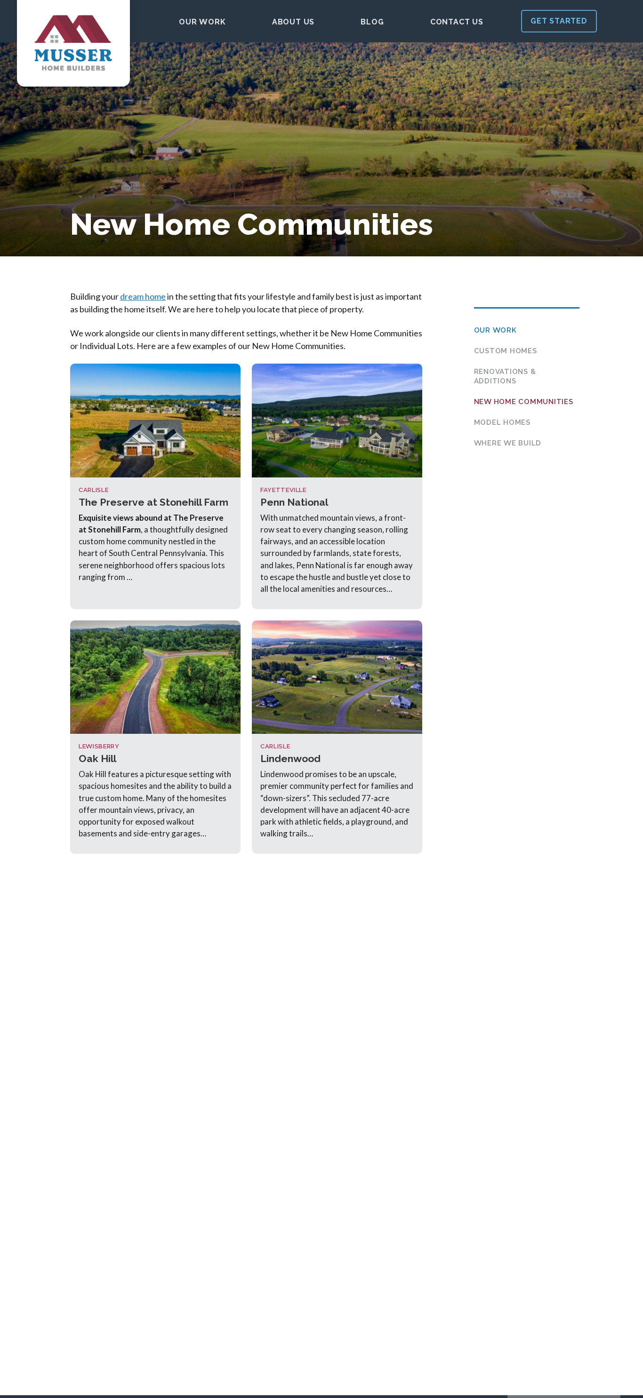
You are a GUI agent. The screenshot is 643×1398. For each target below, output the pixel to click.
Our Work (495, 330)
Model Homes (502, 422)
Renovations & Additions (505, 376)
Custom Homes (505, 351)
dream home (143, 296)
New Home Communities (523, 401)
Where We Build (508, 443)
